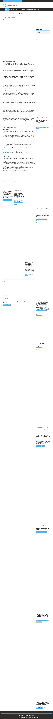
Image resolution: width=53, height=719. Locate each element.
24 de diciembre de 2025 (40, 525)
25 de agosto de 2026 (40, 117)
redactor (5, 190)
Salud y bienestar (22, 9)
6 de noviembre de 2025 (40, 611)
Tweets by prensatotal (40, 343)
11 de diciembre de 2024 (29, 259)
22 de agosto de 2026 (40, 300)
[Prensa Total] (3, 9)
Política (14, 9)
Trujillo (38, 128)
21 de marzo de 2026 (40, 427)
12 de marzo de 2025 (7, 188)
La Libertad (38, 127)
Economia (26, 274)
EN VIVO (38, 9)
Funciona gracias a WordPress (19, 717)
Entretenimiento (33, 9)
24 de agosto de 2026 (40, 208)
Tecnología (28, 9)
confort (14, 170)
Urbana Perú (24, 170)
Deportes (10, 9)
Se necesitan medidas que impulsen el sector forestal (10, 174)
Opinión (17, 9)
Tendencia (20, 202)
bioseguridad (11, 170)
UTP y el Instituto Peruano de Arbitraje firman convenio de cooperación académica (27, 174)
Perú (7, 170)
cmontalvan (13, 17)
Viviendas (27, 170)
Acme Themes (36, 717)
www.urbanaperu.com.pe (7, 152)
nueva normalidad (18, 170)
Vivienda (15, 204)
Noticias (6, 9)
